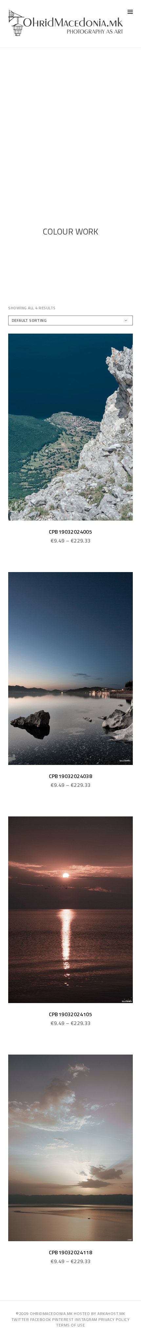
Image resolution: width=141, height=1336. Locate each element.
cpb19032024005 (70, 532)
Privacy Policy (114, 1319)
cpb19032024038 (70, 776)
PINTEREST (63, 1319)
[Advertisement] (70, 121)
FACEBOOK (40, 1319)
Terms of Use (70, 1325)
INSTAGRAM (86, 1319)
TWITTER (20, 1319)
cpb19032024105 (70, 1014)
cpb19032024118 (70, 1252)
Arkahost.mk (111, 1313)
